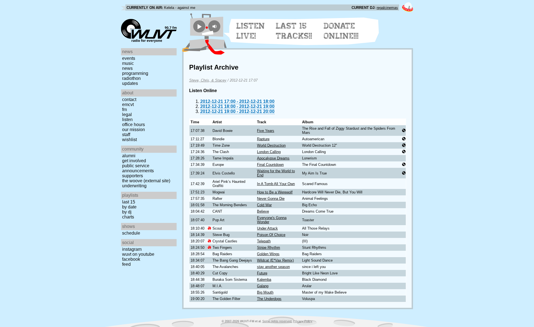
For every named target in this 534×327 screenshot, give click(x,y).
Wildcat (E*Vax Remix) (275, 260)
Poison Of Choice (271, 235)
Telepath (264, 241)
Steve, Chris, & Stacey (207, 80)
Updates (130, 83)
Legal (127, 114)
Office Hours (133, 124)
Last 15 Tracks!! (294, 31)
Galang (262, 286)
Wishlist (129, 139)
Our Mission (133, 129)
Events (128, 58)
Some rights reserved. (277, 321)
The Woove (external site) (146, 180)
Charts (128, 217)
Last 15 (128, 202)
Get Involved (134, 160)
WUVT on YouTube (138, 254)
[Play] (199, 26)
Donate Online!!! (341, 31)
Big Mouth (265, 292)
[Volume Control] (215, 26)
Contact (129, 99)
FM (124, 109)
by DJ (127, 212)
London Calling (269, 152)
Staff (126, 134)
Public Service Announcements (138, 168)
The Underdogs (269, 299)
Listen (127, 119)
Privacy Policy (302, 321)
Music (128, 63)
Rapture (263, 139)
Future (262, 273)
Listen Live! (250, 31)
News (127, 68)
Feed (126, 264)
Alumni (128, 155)
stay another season (273, 267)
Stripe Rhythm (268, 247)
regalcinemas (387, 8)
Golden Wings (268, 254)
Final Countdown (270, 165)
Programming (135, 73)
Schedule (131, 233)
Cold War (264, 205)
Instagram (132, 249)
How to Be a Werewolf (275, 192)
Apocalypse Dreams (273, 158)
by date (129, 207)
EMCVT (128, 104)
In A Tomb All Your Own (276, 184)
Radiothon (131, 78)
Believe (263, 211)
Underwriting (134, 185)
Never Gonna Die (271, 198)
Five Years (265, 131)
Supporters (132, 175)
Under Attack (267, 228)
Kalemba (264, 279)
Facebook (131, 259)
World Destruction (271, 145)
